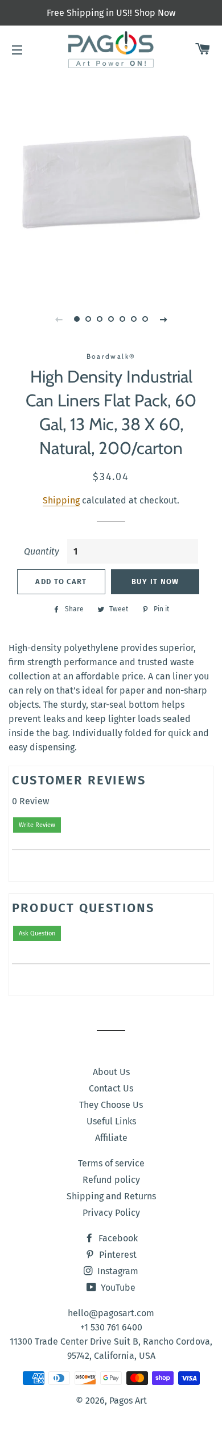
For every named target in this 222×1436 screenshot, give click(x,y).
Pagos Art (128, 1400)
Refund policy (111, 1179)
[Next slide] (163, 318)
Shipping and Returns (111, 1196)
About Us (111, 1071)
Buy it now (155, 581)
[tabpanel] (111, 181)
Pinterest (117, 1254)
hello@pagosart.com (111, 1313)
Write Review (37, 825)
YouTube (116, 1287)
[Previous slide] (58, 318)
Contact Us (111, 1088)
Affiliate (111, 1137)
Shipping (61, 500)
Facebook (117, 1238)
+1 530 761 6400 (111, 1327)
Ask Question (37, 933)
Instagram (116, 1271)
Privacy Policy (111, 1212)
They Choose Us (111, 1104)
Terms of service (111, 1163)
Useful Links (111, 1121)
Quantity (41, 551)
